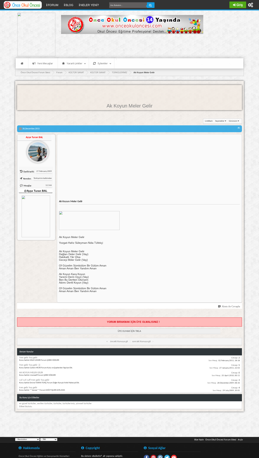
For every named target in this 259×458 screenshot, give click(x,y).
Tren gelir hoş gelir (28, 357)
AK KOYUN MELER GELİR (31, 372)
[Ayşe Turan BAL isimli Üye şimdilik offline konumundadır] (36, 150)
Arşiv (240, 439)
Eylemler (103, 63)
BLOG (69, 5)
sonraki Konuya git (141, 341)
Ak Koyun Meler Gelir (130, 106)
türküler (57, 403)
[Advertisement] (130, 45)
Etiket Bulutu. (25, 406)
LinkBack (209, 121)
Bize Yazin (199, 439)
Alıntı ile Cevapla (231, 306)
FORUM (54, 5)
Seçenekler (219, 121)
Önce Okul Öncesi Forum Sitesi (220, 439)
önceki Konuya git (119, 341)
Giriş (239, 4)
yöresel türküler (84, 403)
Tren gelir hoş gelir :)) (29, 365)
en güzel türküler (27, 403)
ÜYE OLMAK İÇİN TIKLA (129, 331)
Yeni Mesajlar (45, 63)
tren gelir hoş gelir (28, 387)
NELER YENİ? (89, 5)
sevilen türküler (44, 403)
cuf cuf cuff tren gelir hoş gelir (34, 380)
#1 (239, 128)
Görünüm (233, 121)
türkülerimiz (69, 403)
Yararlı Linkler (74, 63)
